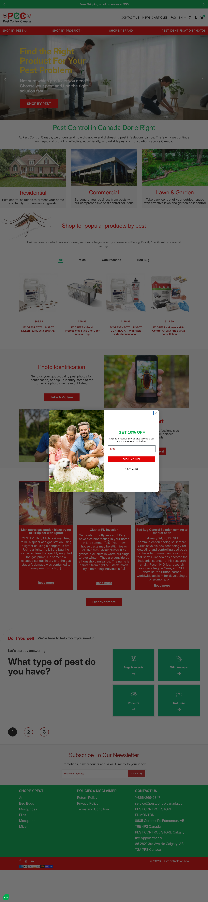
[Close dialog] (156, 413)
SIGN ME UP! (131, 459)
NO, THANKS (131, 469)
